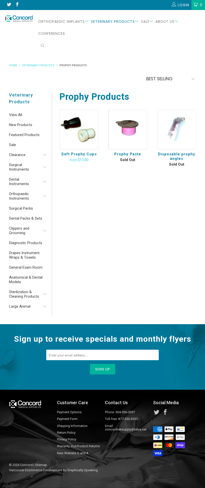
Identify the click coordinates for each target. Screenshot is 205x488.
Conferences (51, 33)
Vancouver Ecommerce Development (35, 470)
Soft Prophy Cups (79, 129)
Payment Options (69, 412)
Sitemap (41, 465)
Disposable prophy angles (176, 129)
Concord (26, 465)
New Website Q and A (72, 453)
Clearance (17, 155)
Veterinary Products (113, 21)
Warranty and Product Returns (78, 446)
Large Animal (19, 306)
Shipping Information (72, 426)
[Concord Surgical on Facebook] (17, 5)
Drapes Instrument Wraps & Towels (24, 255)
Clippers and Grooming (19, 230)
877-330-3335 (128, 419)
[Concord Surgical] (19, 18)
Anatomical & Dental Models (25, 279)
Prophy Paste (127, 129)
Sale (145, 21)
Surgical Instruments (19, 167)
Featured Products (24, 135)
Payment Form (67, 419)
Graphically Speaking (82, 470)
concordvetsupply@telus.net (125, 429)
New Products (20, 125)
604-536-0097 (125, 412)
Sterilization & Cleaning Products (24, 294)
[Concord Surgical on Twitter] (8, 5)
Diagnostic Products (25, 243)
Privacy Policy (66, 439)
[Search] (42, 46)
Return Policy (66, 432)
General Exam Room (25, 267)
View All (15, 115)
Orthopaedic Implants (61, 21)
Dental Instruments (19, 181)
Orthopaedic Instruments (19, 196)
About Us (165, 21)
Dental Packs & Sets (25, 218)
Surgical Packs (21, 208)
